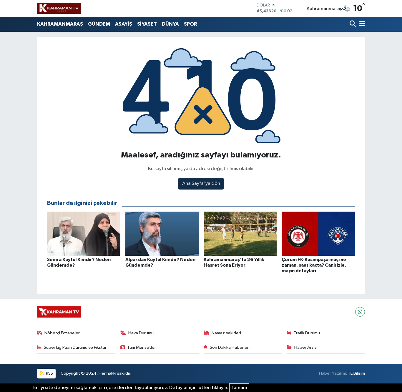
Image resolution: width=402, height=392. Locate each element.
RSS (49, 373)
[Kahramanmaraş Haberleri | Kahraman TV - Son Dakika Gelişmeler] (59, 8)
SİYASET (147, 23)
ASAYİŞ (123, 23)
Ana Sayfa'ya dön (201, 183)
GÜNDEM (99, 23)
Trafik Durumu (307, 333)
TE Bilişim (356, 373)
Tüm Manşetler (141, 347)
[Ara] (353, 24)
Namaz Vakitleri (226, 333)
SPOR (190, 23)
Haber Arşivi (306, 347)
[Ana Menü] (361, 24)
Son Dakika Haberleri (230, 347)
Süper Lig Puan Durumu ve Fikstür (75, 347)
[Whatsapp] (360, 312)
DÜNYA (170, 23)
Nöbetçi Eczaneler (62, 333)
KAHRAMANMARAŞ (60, 23)
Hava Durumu (141, 333)
